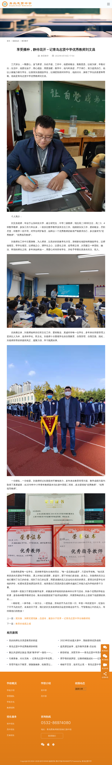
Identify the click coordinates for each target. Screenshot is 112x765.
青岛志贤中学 (87, 761)
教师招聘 (10, 707)
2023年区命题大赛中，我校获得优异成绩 (80, 640)
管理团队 (10, 696)
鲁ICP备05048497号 (64, 761)
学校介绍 (10, 690)
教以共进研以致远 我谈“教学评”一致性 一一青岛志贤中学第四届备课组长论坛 (31, 652)
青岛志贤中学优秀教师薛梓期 (23, 646)
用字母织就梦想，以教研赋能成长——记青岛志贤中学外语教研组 (82, 658)
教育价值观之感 (23, 623)
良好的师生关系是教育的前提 (23, 640)
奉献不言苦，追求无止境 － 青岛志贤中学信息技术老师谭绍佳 (82, 664)
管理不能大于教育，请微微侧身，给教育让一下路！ (31, 664)
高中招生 (10, 729)
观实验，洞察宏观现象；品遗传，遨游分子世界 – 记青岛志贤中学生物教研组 (53, 618)
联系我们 (52, 736)
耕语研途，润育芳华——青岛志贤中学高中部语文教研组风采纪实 (82, 652)
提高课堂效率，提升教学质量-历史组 (78, 646)
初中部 (44, 690)
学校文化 (10, 702)
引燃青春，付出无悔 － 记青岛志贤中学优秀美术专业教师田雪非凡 (31, 658)
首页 (8, 41)
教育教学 (45, 56)
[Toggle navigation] (108, 4)
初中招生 (10, 723)
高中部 (44, 696)
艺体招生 (10, 735)
